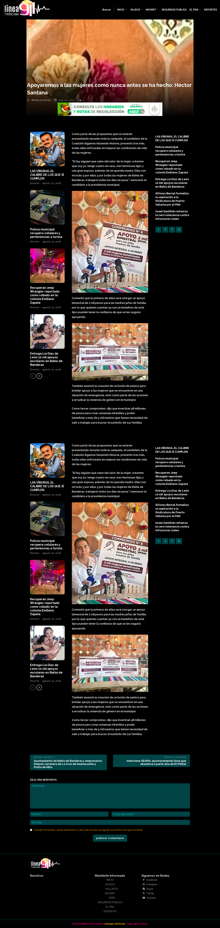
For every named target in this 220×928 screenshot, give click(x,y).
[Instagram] (143, 884)
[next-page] (39, 376)
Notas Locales (41, 100)
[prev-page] (32, 376)
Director (35, 183)
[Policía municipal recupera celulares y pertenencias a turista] (47, 207)
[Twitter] (165, 230)
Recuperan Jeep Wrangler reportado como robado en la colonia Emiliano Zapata (45, 295)
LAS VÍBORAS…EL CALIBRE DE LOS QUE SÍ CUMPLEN (47, 174)
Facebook (151, 880)
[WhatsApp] (179, 230)
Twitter (150, 893)
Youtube (151, 898)
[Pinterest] (172, 230)
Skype (149, 889)
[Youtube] (143, 898)
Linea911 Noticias (114, 923)
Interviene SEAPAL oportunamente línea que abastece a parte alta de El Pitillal (156, 762)
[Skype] (143, 889)
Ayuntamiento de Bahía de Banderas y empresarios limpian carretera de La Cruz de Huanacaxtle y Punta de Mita (68, 764)
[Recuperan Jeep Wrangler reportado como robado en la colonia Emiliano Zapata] (47, 265)
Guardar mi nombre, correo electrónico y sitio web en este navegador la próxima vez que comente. (88, 830)
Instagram (151, 884)
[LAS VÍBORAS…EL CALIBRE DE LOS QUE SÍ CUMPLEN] (47, 149)
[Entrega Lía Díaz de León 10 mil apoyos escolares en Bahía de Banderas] (47, 331)
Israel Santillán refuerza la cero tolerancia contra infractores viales (172, 215)
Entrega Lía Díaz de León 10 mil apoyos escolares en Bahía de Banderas (46, 359)
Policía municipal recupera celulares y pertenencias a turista (46, 233)
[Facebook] (158, 230)
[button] (106, 10)
